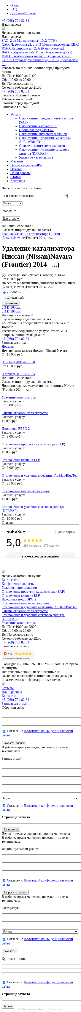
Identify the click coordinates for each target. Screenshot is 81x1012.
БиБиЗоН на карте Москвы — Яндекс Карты (40, 1009)
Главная (7, 234)
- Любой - (14, 292)
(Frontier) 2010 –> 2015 (18, 374)
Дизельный (15, 297)
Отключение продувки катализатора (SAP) (33, 444)
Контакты (17, 181)
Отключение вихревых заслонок (43, 134)
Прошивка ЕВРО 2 (16, 428)
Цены (26, 165)
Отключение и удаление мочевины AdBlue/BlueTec (39, 475)
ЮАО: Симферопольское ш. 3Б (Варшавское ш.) (37, 56)
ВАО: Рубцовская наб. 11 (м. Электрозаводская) (37, 52)
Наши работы (20, 173)
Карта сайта (10, 580)
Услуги (15, 114)
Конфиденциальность (18, 583)
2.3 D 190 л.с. (11, 311)
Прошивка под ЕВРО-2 (36, 130)
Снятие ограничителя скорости (42, 145)
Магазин (16, 161)
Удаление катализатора (36, 157)
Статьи (15, 177)
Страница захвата (16, 817)
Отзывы (16, 169)
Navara (19, 238)
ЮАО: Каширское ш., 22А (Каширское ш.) (33, 48)
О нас (14, 5)
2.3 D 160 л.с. (11, 307)
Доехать (8, 346)
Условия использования (19, 587)
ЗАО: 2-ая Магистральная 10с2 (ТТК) (29, 40)
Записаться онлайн (16, 703)
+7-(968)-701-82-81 (15, 20)
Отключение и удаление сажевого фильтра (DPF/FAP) (44, 151)
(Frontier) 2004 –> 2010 (18, 362)
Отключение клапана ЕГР (38, 126)
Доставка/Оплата (23, 13)
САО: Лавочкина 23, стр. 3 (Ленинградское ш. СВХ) (40, 44)
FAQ (13, 9)
